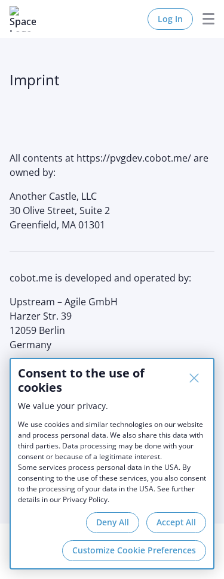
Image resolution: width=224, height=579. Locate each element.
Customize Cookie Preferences (134, 550)
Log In (170, 18)
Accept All (176, 522)
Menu (203, 19)
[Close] (194, 378)
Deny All (112, 522)
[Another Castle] (23, 19)
